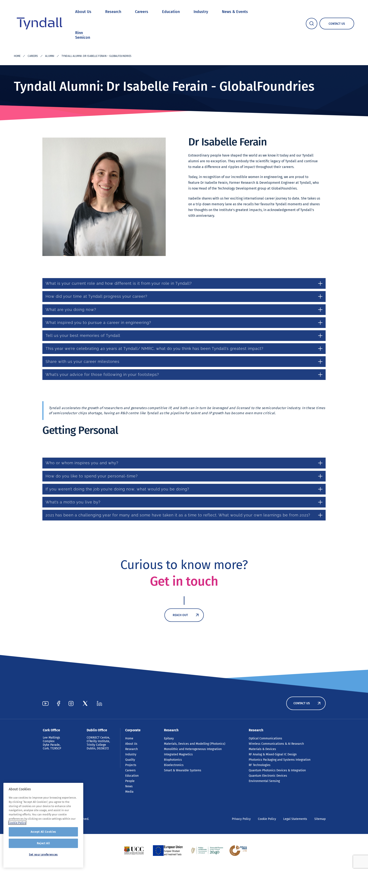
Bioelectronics (174, 765)
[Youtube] (45, 703)
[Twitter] (85, 703)
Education (171, 11)
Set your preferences (43, 854)
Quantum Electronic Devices (268, 776)
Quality (130, 760)
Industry (201, 11)
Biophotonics (173, 760)
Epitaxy (169, 738)
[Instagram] (71, 703)
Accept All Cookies (43, 831)
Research (113, 11)
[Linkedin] (99, 703)
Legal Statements (295, 819)
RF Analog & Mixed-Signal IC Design (273, 754)
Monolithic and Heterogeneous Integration (193, 749)
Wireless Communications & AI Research (276, 744)
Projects (130, 765)
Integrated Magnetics (178, 754)
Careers (141, 11)
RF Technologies (259, 765)
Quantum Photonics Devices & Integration (277, 770)
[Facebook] (58, 703)
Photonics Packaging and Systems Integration (279, 760)
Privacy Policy (241, 819)
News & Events (235, 11)
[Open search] (311, 23)
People (130, 781)
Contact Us (301, 703)
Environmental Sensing (264, 781)
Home (17, 56)
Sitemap (320, 819)
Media (129, 791)
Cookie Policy (267, 819)
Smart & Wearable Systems (182, 770)
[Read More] (134, 850)
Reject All (43, 843)
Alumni (49, 56)
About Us (83, 11)
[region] (43, 825)
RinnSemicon (82, 35)
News (129, 786)
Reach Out (180, 615)
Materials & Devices (262, 749)
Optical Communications (265, 738)
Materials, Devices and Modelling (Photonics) (194, 744)
